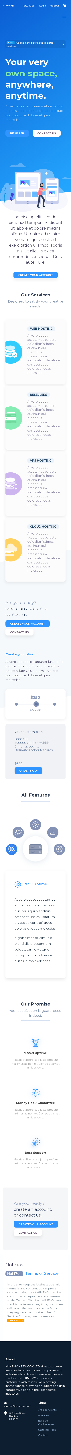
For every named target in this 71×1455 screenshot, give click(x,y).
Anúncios (43, 1415)
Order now (28, 770)
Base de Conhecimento (47, 1422)
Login (42, 5)
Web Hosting (41, 328)
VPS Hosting (41, 460)
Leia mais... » (16, 1320)
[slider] (36, 704)
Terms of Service (42, 1273)
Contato (43, 1435)
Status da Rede (47, 1429)
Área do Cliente (47, 1409)
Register (17, 133)
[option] (35, 89)
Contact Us (46, 133)
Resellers (38, 394)
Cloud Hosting (43, 526)
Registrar (54, 5)
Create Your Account (35, 275)
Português (28, 5)
